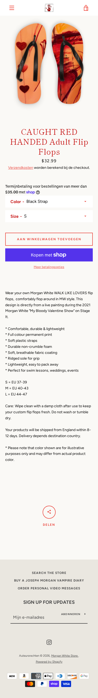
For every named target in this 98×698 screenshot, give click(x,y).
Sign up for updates (49, 602)
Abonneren (70, 614)
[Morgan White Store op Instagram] (49, 642)
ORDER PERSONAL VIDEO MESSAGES (49, 588)
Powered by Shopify (49, 661)
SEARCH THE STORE (49, 573)
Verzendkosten (20, 167)
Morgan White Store (64, 655)
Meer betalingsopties (49, 267)
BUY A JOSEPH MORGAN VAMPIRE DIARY (49, 580)
